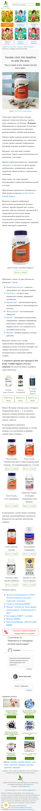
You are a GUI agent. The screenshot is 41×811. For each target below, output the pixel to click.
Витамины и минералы (21, 25)
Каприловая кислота (14, 287)
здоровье (8, 767)
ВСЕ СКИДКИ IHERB (7, 24)
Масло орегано (12, 311)
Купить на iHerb (8, 399)
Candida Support (24, 762)
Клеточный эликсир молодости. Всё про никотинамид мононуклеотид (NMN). (11, 712)
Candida (13, 762)
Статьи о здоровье (20, 42)
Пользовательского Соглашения (24, 809)
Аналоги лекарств (34, 42)
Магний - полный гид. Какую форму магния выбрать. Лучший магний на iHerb (11, 733)
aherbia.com (30, 784)
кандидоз (16, 767)
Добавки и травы (34, 25)
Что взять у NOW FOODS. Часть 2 (29, 754)
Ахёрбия (8, 793)
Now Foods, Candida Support (23, 111)
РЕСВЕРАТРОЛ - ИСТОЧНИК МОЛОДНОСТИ (11, 754)
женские (29, 765)
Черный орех (11, 302)
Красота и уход (7, 42)
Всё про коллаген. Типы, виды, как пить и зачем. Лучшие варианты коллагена (29, 712)
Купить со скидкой (20, 272)
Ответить (29, 669)
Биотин (9, 317)
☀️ (6, 805)
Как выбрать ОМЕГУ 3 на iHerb (29, 734)
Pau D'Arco (10, 293)
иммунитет (6, 165)
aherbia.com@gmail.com (29, 790)
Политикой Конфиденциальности (22, 807)
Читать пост (11, 716)
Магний (9, 332)
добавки (21, 765)
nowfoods (13, 765)
